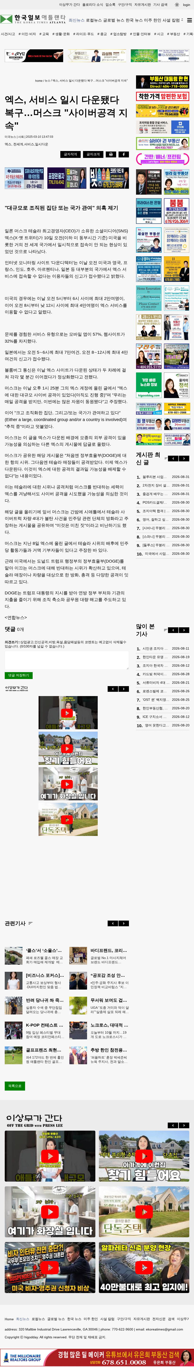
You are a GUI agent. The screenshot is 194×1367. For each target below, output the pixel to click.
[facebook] (124, 154)
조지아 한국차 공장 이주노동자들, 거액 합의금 (156, 665)
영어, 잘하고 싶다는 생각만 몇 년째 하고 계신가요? (156, 519)
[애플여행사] (177, 409)
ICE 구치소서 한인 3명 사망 (156, 717)
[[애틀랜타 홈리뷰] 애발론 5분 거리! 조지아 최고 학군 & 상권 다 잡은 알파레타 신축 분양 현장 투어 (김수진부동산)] (144, 1267)
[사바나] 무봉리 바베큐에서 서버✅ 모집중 (156, 528)
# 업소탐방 (118, 34)
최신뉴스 (77, 20)
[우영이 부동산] (162, 116)
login (186, 5)
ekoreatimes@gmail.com (164, 1329)
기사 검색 (160, 4)
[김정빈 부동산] (177, 424)
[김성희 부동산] (97, 55)
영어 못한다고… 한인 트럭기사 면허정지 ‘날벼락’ (157, 725)
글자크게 (93, 154)
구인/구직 (125, 4)
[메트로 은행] (177, 240)
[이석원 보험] (162, 100)
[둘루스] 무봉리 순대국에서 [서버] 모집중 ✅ (156, 545)
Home (9, 1319)
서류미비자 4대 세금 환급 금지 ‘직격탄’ (156, 682)
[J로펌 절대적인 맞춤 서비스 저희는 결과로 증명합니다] (149, 327)
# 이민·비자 (27, 34)
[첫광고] (160, 55)
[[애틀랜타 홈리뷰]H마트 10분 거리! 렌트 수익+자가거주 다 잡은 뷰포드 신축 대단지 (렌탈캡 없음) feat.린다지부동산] (67, 748)
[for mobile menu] (189, 20)
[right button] (124, 689)
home (39, 81)
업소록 (110, 4)
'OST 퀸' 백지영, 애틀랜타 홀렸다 (156, 700)
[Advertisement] (67, 874)
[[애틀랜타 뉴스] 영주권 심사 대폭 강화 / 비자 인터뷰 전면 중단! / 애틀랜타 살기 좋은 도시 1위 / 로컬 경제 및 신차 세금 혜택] (50, 1267)
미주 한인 (152, 20)
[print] (111, 154)
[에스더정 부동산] (177, 327)
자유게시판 (142, 4)
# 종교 (102, 34)
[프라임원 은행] (149, 211)
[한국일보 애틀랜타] (33, 20)
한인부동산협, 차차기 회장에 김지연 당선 (156, 708)
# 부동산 (173, 34)
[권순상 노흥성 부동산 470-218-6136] (24, 178)
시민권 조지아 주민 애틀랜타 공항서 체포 (156, 648)
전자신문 (159, 1319)
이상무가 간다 (69, 4)
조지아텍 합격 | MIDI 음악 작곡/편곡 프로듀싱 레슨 (156, 511)
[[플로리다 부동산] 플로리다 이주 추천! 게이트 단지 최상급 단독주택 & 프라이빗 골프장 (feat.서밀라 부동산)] (67, 784)
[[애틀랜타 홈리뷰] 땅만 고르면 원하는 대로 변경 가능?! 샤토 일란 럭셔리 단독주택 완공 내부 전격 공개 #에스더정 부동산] (67, 819)
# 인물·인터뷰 (140, 34)
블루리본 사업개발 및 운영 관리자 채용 (156, 477)
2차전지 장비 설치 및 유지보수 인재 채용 (156, 485)
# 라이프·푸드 (83, 34)
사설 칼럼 (171, 20)
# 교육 (44, 34)
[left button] (113, 689)
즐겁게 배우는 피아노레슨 (156, 494)
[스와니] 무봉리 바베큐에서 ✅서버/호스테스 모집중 (156, 536)
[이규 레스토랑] (34, 55)
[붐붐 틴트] (177, 211)
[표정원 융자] (66, 178)
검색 (171, 1319)
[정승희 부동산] (177, 356)
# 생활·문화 (61, 34)
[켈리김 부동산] (177, 182)
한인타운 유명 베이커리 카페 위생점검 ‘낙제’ (156, 657)
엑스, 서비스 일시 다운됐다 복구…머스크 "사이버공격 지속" (90, 80)
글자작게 (70, 154)
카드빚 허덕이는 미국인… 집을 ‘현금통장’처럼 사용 (156, 674)
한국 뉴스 (134, 20)
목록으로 (15, 1086)
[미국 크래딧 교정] (109, 178)
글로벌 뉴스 (113, 20)
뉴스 (47, 80)
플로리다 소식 (92, 4)
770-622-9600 (122, 1329)
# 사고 (159, 34)
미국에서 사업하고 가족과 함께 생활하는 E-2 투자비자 (157, 553)
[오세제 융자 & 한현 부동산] (162, 87)
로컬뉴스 (94, 20)
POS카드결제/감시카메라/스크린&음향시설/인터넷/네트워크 (156, 502)
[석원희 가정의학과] (149, 409)
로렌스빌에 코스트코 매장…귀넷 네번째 (156, 691)
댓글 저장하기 (18, 675)
